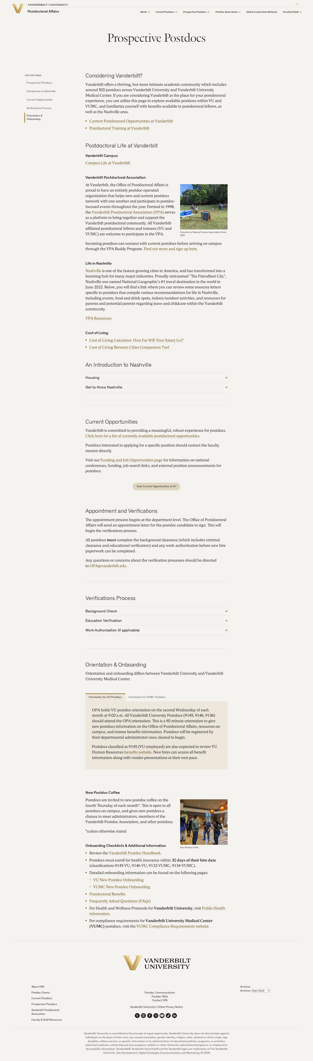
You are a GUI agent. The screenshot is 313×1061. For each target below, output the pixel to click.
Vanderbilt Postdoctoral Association (45, 1012)
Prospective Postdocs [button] (195, 12)
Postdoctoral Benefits (107, 894)
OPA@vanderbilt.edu (108, 566)
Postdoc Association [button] (227, 12)
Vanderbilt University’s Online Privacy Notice (156, 1007)
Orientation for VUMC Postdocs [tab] (147, 697)
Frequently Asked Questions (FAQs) (120, 901)
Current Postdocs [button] (165, 12)
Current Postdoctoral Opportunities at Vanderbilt (131, 121)
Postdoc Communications (160, 993)
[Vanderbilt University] (156, 963)
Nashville (93, 271)
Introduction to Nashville (41, 91)
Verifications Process (39, 108)
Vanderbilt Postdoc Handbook (135, 853)
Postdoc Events (40, 993)
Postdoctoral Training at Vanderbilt (119, 128)
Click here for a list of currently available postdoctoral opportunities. (142, 436)
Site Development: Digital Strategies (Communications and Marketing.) (158, 1053)
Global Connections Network (261, 12)
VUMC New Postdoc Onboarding (121, 887)
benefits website (137, 752)
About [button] (143, 12)
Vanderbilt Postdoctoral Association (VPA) (128, 212)
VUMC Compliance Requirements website (172, 926)
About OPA (37, 987)
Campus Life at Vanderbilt (107, 163)
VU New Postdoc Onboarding (118, 880)
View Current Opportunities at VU (156, 486)
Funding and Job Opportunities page (131, 460)
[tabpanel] (156, 735)
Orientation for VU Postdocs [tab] (105, 697)
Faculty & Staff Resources (46, 1020)
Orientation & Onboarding (35, 118)
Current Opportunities (40, 100)
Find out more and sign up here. (171, 249)
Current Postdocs (41, 998)
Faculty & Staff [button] (291, 12)
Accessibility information (100, 1049)
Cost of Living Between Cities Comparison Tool (129, 347)
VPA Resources (98, 318)
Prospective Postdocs (39, 83)
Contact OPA (159, 1000)
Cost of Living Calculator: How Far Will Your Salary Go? (136, 340)
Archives (245, 991)
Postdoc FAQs (160, 996)
